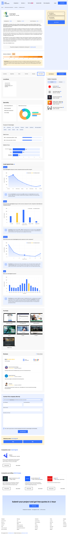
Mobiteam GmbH (25, 533)
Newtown (54, 92)
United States (61, 479)
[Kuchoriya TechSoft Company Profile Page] (50, 97)
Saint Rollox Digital (57, 91)
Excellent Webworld (35, 478)
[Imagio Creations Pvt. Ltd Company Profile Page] (5, 478)
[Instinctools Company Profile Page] (50, 87)
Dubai (33, 479)
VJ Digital (10, 455)
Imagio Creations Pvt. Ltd (14, 478)
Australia (17, 15)
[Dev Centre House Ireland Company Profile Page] (50, 108)
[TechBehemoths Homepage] (5, 3)
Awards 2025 (38, 3)
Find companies (47, 3)
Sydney (54, 98)
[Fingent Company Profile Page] (49, 478)
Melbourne (55, 87)
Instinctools (55, 86)
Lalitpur (11, 479)
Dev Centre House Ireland (58, 107)
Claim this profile (33, 46)
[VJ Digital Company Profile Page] (5, 455)
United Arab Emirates (38, 479)
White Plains (57, 479)
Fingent (55, 478)
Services (23, 3)
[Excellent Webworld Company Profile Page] (27, 478)
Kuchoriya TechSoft (57, 96)
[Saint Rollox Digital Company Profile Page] (50, 92)
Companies (16, 3)
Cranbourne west (12, 15)
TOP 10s (30, 3)
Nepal (14, 479)
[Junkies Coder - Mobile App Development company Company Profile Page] (50, 102)
